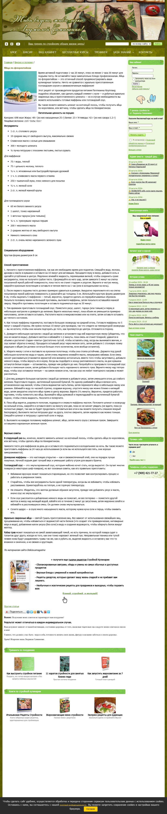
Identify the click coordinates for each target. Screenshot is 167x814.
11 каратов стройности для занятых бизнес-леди (65, 675)
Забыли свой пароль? (141, 89)
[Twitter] (31, 612)
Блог (13, 52)
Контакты (145, 52)
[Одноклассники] (35, 612)
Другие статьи (11, 606)
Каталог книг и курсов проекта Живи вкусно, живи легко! (146, 269)
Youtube (18, 44)
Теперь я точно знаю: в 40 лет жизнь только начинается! (144, 286)
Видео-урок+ (146, 240)
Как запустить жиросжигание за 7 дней (105, 675)
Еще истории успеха (137, 328)
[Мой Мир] (38, 612)
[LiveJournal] (42, 612)
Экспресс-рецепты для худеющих (105, 714)
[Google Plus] (45, 612)
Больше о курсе (135, 150)
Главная (8, 62)
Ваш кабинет (47, 52)
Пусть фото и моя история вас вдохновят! (146, 324)
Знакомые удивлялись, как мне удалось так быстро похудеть (145, 294)
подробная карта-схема (145, 244)
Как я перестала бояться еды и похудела (145, 302)
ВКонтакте (6, 44)
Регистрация (137, 86)
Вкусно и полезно (24, 62)
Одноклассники (12, 44)
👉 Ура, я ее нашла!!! (137, 199)
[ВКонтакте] (28, 612)
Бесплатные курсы (75, 52)
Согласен (90, 809)
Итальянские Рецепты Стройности (24, 714)
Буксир (27, 52)
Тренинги (100, 52)
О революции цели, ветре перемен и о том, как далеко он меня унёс (144, 310)
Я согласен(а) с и (142, 143)
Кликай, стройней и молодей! (80, 593)
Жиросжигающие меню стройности (64, 714)
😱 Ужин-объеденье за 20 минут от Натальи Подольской (143, 165)
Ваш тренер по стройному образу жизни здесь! (56, 43)
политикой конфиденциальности (73, 805)
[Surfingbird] (48, 612)
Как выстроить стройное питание (24, 673)
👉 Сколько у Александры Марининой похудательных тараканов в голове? (144, 174)
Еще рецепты (134, 432)
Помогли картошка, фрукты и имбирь (144, 317)
